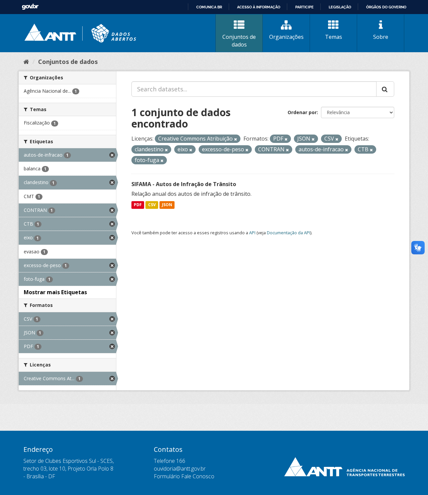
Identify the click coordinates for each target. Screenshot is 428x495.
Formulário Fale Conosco (184, 476)
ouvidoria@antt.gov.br (180, 468)
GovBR (30, 7)
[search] (385, 89)
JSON (167, 205)
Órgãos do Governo (386, 7)
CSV (152, 205)
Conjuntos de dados (239, 40)
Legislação (340, 7)
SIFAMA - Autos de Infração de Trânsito (183, 184)
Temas (333, 36)
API (252, 233)
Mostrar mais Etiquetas (55, 292)
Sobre (380, 36)
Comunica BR (209, 7)
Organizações (286, 36)
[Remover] (235, 139)
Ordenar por (302, 112)
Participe (304, 7)
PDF (138, 205)
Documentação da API (288, 233)
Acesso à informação (258, 7)
